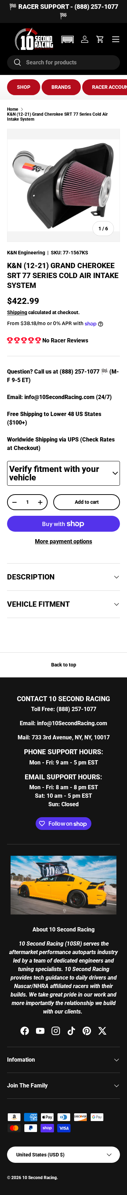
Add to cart (87, 502)
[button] (67, 39)
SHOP (23, 87)
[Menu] (115, 39)
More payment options (63, 541)
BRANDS (61, 87)
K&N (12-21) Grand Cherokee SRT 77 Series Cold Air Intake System (57, 117)
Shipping (17, 312)
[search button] (14, 62)
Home (12, 109)
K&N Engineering (26, 252)
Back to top (63, 665)
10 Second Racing (39, 1177)
